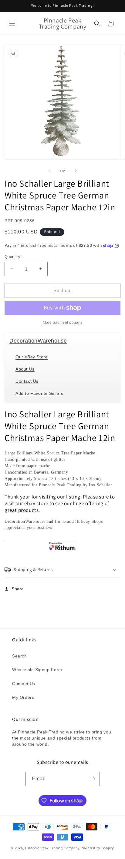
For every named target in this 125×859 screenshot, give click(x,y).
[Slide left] (49, 171)
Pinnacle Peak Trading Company (52, 848)
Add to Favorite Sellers (39, 393)
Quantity (12, 256)
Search (19, 656)
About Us (25, 369)
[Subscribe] (93, 779)
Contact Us (27, 381)
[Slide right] (76, 171)
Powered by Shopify (97, 848)
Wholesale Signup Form (37, 669)
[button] (12, 23)
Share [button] (18, 588)
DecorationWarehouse (38, 341)
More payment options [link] (63, 322)
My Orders (23, 697)
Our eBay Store (31, 356)
